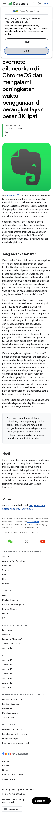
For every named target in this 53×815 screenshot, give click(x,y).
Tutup (26, 41)
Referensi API (8, 708)
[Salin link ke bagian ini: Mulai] (14, 499)
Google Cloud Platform (12, 774)
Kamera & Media (9, 609)
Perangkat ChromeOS (12, 639)
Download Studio (10, 713)
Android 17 (7, 660)
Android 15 (7, 669)
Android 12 (7, 683)
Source (5, 570)
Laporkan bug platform (12, 729)
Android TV (7, 648)
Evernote (11, 195)
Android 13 (7, 678)
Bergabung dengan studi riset (15, 743)
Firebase (6, 770)
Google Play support (11, 738)
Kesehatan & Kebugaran (13, 604)
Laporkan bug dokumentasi (14, 734)
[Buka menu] (4, 3)
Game (5, 595)
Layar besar (7, 630)
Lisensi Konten (33, 521)
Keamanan (7, 565)
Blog (4, 579)
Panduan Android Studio (13, 699)
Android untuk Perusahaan (14, 561)
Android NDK (8, 717)
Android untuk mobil (11, 643)
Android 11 (7, 687)
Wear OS (6, 634)
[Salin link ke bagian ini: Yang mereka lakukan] (39, 254)
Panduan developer (11, 704)
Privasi (5, 613)
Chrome (5, 765)
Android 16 (7, 664)
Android (6, 556)
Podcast (5, 583)
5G (3, 618)
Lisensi (14, 789)
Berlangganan (43, 800)
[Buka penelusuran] (34, 3)
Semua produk (9, 779)
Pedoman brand (27, 789)
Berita (4, 574)
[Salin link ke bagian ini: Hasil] (13, 454)
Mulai (26, 51)
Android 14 (7, 673)
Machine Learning (10, 600)
